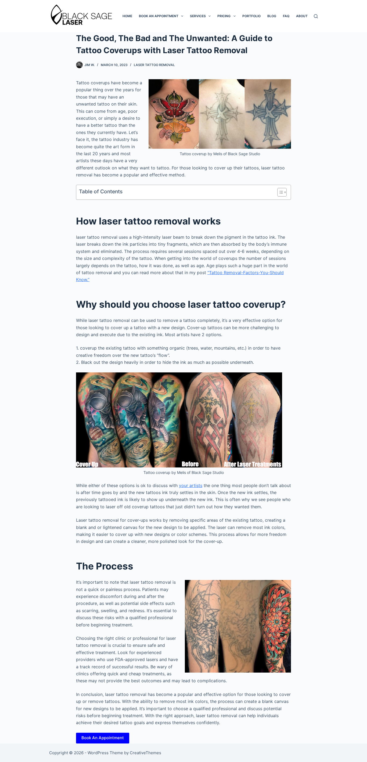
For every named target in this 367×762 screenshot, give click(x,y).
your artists (190, 485)
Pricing (224, 16)
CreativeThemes (145, 752)
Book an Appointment (158, 16)
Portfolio (251, 16)
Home (127, 16)
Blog (271, 16)
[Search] (316, 16)
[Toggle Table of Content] (279, 192)
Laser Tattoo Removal (154, 65)
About (302, 16)
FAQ (286, 16)
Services (198, 16)
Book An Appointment (102, 737)
